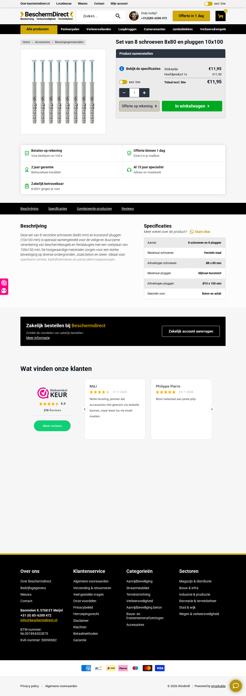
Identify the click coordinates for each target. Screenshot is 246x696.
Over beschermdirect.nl (35, 3)
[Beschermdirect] (46, 16)
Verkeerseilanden (98, 29)
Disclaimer (81, 621)
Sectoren (188, 571)
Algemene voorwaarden (91, 581)
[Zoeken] (118, 16)
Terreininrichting (138, 594)
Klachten (79, 627)
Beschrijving (29, 209)
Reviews (128, 209)
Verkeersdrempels (213, 29)
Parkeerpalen (70, 29)
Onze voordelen (84, 601)
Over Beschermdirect (35, 581)
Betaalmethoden (85, 633)
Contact (99, 3)
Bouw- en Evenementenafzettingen (145, 616)
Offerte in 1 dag (191, 16)
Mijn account (119, 3)
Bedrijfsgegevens (33, 588)
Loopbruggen (127, 29)
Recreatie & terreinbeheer (197, 601)
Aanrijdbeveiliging (139, 581)
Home (26, 42)
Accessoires (42, 42)
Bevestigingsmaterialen (69, 42)
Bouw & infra (188, 588)
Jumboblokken (182, 29)
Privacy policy (30, 686)
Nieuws (82, 3)
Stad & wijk (187, 607)
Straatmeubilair (137, 588)
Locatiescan (64, 3)
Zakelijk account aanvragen (191, 331)
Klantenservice (89, 571)
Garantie (79, 640)
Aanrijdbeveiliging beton (144, 607)
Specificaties (57, 209)
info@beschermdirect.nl (38, 620)
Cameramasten (154, 29)
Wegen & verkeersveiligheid (199, 614)
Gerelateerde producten (94, 209)
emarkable (218, 686)
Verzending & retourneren (92, 588)
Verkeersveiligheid (139, 601)
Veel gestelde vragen (88, 594)
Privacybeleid (83, 607)
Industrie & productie (194, 594)
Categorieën (139, 571)
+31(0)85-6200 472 (154, 18)
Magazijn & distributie (195, 581)
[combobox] (96, 16)
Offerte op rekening (137, 106)
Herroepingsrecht (86, 614)
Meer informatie (38, 338)
